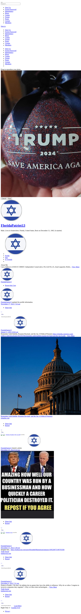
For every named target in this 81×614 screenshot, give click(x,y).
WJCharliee (8, 434)
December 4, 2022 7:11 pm (10, 583)
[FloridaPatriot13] (40, 274)
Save (9, 198)
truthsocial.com (6, 553)
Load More (18, 606)
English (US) (15, 608)
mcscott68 (18, 434)
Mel (15, 434)
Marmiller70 (12, 434)
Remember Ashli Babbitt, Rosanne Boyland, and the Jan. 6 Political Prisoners (26, 416)
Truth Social (5, 551)
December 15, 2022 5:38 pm (10, 548)
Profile (7, 256)
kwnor (11, 532)
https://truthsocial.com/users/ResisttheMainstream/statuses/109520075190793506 (37, 550)
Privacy (7, 611)
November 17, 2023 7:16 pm (10, 304)
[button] (1, 311)
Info (6, 257)
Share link (8, 308)
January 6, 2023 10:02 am (9, 332)
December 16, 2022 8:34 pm (10, 450)
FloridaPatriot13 (13, 225)
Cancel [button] (4, 198)
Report (7, 425)
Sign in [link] (3, 26)
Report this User (10, 285)
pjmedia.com (5, 418)
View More (75, 267)
